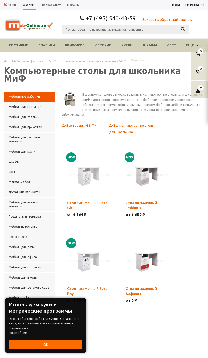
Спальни (46, 45)
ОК (45, 345)
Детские (103, 45)
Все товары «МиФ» (81, 125)
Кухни (127, 45)
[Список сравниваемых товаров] (199, 93)
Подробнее (18, 332)
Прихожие (74, 45)
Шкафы (150, 45)
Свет (171, 45)
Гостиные (18, 45)
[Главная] (5, 61)
